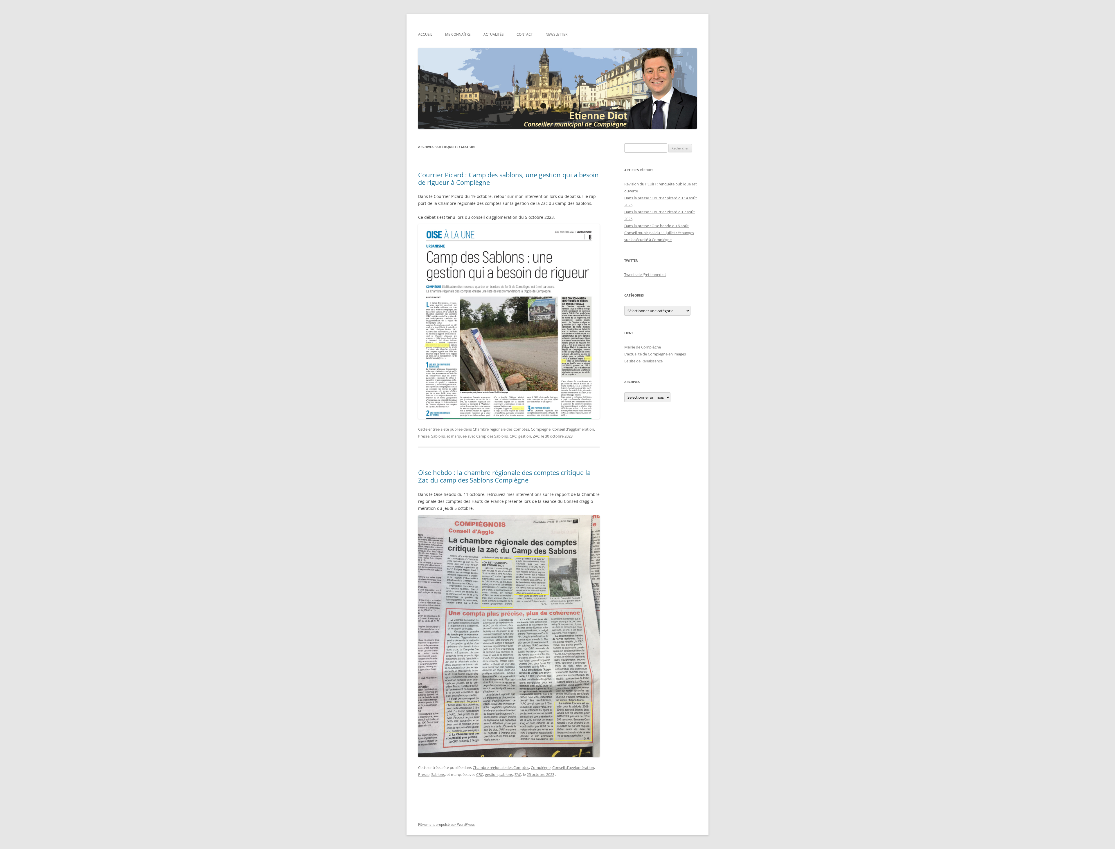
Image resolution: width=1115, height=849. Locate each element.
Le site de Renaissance (643, 361)
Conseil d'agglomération (573, 429)
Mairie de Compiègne (642, 347)
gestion (524, 436)
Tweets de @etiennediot (645, 274)
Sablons (438, 436)
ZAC (536, 436)
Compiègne (541, 429)
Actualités (493, 34)
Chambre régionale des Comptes (501, 429)
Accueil (425, 34)
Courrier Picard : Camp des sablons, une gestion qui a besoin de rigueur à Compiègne (508, 178)
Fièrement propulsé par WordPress (446, 824)
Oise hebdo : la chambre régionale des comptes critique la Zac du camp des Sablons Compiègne (504, 476)
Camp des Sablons (492, 436)
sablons (506, 774)
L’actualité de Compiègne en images (655, 354)
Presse (423, 436)
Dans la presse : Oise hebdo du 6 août (656, 225)
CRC (513, 436)
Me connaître (458, 34)
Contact (525, 34)
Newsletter (556, 34)
